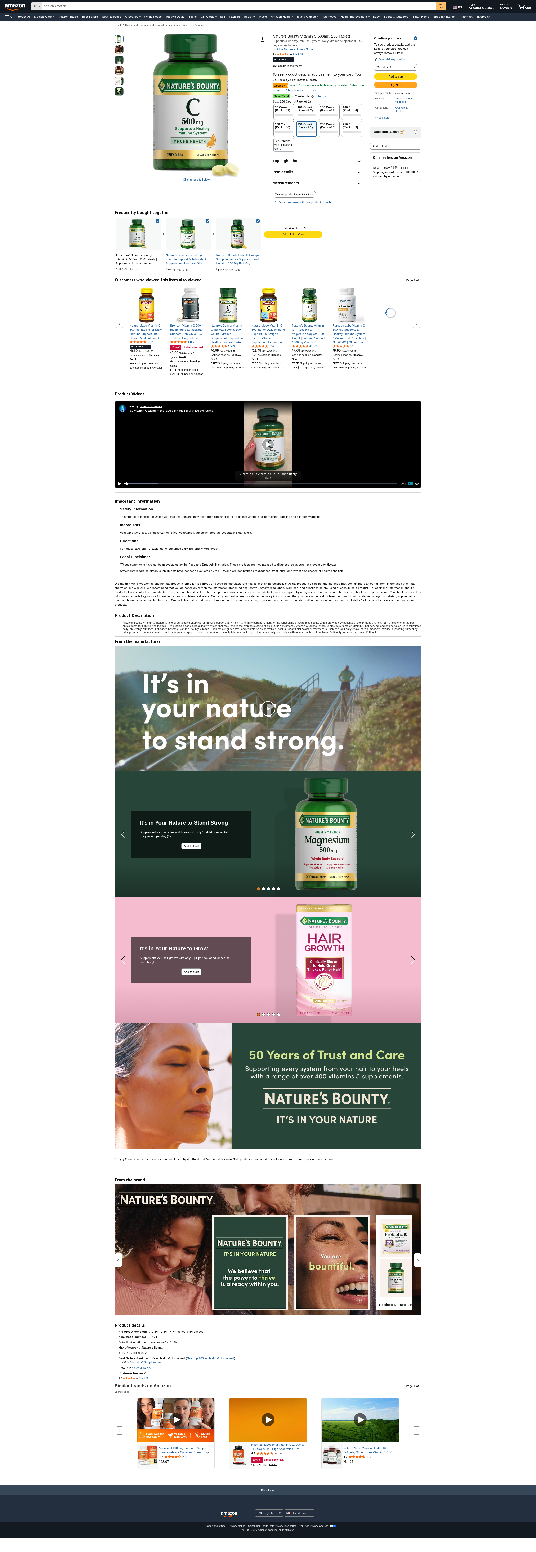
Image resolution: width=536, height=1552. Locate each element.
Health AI (24, 16)
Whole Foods (153, 16)
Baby (376, 16)
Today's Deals (175, 16)
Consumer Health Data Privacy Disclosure (272, 1526)
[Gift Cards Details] (216, 16)
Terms (311, 90)
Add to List (380, 146)
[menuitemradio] (410, 483)
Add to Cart (191, 846)
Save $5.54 (281, 96)
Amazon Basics (68, 16)
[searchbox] (239, 6)
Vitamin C (200, 25)
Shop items (293, 90)
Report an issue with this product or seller (305, 202)
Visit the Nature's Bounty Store (293, 49)
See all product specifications (294, 194)
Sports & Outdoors (396, 16)
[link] (188, 234)
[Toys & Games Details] (317, 16)
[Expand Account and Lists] (494, 8)
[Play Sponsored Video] (176, 1420)
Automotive (329, 16)
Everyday (483, 16)
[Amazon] (15, 6)
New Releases (111, 16)
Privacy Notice (237, 1526)
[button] (9, 17)
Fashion (234, 16)
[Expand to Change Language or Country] (279, 1513)
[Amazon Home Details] (292, 16)
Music (263, 16)
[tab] (258, 888)
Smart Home (420, 16)
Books (192, 16)
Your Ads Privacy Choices (313, 1526)
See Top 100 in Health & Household (210, 1358)
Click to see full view (196, 179)
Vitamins (187, 25)
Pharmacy (466, 16)
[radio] (119, 39)
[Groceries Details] (140, 16)
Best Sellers (90, 16)
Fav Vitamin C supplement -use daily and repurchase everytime (171, 410)
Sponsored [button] (120, 1391)
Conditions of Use (215, 1526)
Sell (222, 16)
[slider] (260, 483)
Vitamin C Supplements (145, 1362)
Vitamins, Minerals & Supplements (160, 25)
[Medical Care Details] (53, 16)
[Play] (118, 483)
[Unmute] (417, 483)
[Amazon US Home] (229, 1514)
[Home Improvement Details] (369, 16)
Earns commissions (151, 406)
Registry (249, 16)
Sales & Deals (141, 1368)
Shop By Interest (444, 16)
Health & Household (126, 25)
